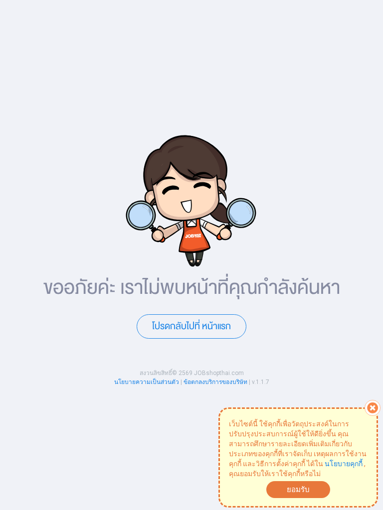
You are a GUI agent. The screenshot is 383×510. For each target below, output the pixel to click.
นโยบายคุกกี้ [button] (344, 464)
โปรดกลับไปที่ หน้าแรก (191, 326)
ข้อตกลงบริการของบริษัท (215, 382)
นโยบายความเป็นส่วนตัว (146, 382)
